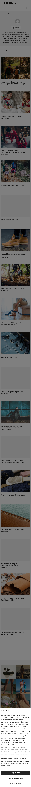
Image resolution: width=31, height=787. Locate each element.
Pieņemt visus (15, 772)
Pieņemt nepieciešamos (15, 778)
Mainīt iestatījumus (15, 783)
